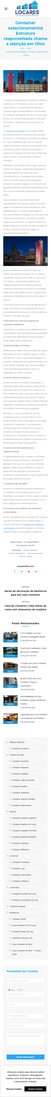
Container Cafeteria (20, 881)
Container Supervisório (21, 805)
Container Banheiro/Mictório (24, 837)
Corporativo (15, 887)
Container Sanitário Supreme (24, 818)
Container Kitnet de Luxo (22, 931)
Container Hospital (17, 906)
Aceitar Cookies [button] (35, 1089)
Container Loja (18, 868)
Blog (29, 48)
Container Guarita (19, 786)
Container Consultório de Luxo (25, 900)
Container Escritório (20, 748)
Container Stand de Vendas (23, 799)
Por (31, 542)
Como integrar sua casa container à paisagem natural (32, 635)
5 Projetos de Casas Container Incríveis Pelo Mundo (33, 665)
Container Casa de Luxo (22, 938)
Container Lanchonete (21, 875)
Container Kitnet (19, 919)
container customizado (15, 131)
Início (23, 48)
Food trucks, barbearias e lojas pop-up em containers (33, 650)
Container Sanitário (20, 774)
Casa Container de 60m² (22, 944)
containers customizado (35, 553)
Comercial (14, 856)
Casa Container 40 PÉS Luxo (24, 925)
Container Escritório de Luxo (24, 893)
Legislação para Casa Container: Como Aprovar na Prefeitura (33, 716)
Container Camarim (20, 843)
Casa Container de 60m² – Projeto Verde (26, 952)
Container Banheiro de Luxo (24, 824)
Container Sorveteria (21, 862)
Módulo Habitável (17, 742)
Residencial (14, 912)
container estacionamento (16, 553)
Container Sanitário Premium (24, 830)
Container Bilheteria (20, 849)
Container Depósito (20, 767)
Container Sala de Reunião (23, 780)
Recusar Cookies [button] (14, 1089)
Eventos (13, 811)
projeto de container (25, 556)
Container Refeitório (20, 792)
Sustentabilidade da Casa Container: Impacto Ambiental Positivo (33, 700)
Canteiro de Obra (17, 755)
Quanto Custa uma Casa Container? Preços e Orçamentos (30, 682)
